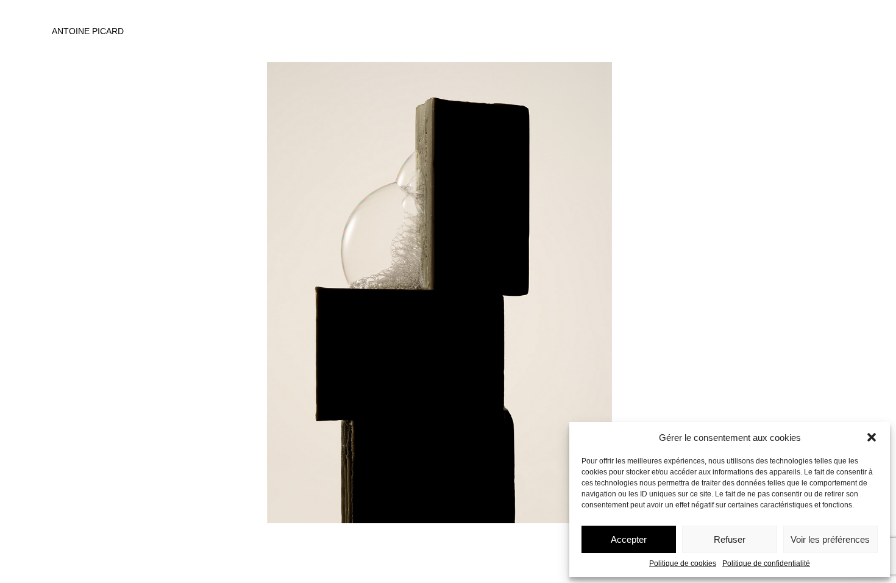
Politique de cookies (682, 563)
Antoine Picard (88, 31)
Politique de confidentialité (766, 563)
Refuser (729, 539)
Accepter (629, 539)
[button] (872, 437)
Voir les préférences (830, 539)
